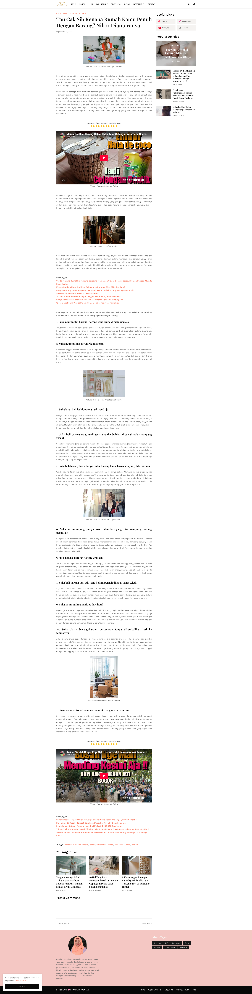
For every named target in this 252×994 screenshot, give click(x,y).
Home (73, 4)
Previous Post (63, 924)
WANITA (82, 4)
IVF (92, 4)
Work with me (154, 990)
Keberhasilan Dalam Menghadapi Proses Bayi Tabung (184, 110)
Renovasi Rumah (122, 844)
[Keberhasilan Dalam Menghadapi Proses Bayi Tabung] (163, 111)
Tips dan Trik (170, 947)
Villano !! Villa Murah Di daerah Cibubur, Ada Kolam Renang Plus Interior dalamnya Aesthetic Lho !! (184, 76)
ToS (194, 990)
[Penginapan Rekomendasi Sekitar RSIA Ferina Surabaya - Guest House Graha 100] (163, 94)
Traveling (183, 947)
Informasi (176, 943)
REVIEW (151, 4)
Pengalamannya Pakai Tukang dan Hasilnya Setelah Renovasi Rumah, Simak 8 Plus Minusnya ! (69, 882)
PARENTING (101, 4)
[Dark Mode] (189, 4)
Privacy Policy (182, 990)
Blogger (157, 943)
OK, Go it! (22, 986)
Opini (187, 943)
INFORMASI (138, 4)
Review (157, 947)
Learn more (19, 980)
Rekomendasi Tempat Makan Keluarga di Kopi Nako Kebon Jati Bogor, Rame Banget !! (96, 820)
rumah (135, 844)
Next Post (146, 924)
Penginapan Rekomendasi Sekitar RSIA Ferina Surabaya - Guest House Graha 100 (183, 94)
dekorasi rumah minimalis (74, 14)
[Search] (193, 4)
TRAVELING (115, 4)
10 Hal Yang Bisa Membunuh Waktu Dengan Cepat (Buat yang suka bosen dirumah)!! (103, 882)
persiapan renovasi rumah (101, 844)
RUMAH (127, 4)
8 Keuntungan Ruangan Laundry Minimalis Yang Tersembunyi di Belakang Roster (135, 882)
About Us (169, 990)
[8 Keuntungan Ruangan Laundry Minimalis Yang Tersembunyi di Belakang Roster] (137, 865)
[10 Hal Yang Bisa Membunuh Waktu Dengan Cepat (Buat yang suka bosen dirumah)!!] (104, 865)
